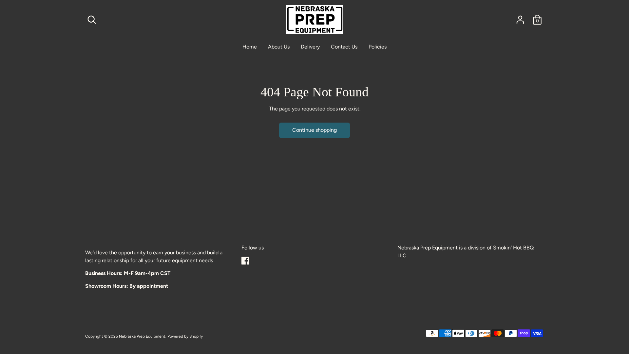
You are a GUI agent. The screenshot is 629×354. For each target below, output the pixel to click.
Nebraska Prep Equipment (142, 336)
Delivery (310, 47)
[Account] (520, 19)
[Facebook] (245, 261)
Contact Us (344, 47)
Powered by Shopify (185, 336)
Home (249, 47)
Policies (378, 47)
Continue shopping (314, 130)
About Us (279, 47)
